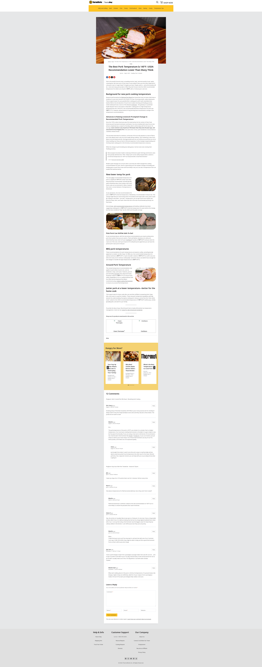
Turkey (126, 8)
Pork (121, 8)
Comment (110, 592)
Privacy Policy (141, 652)
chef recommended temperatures (123, 206)
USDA (112, 178)
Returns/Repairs (120, 640)
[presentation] (113, 356)
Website (143, 610)
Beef (110, 8)
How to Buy (98, 636)
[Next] (154, 367)
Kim (107, 338)
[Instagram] (128, 658)
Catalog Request (120, 644)
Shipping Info (98, 640)
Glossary (120, 648)
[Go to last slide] (108, 367)
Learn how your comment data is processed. (139, 619)
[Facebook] (107, 77)
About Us (141, 636)
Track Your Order (98, 644)
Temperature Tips (159, 8)
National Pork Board (126, 97)
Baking (145, 8)
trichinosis (134, 105)
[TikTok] (136, 658)
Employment (141, 644)
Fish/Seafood (133, 8)
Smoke (130, 436)
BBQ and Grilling (102, 8)
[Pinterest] (114, 77)
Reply (153, 405)
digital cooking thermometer (125, 281)
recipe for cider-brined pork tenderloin (132, 310)
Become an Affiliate (142, 648)
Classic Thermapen (118, 331)
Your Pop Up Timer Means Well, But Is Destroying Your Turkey (112, 369)
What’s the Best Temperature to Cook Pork (148, 366)
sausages (116, 273)
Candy (150, 8)
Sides (140, 8)
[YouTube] (131, 658)
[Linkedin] (134, 658)
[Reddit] (109, 77)
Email (126, 610)
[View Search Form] (157, 2)
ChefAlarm (129, 240)
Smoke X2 (136, 436)
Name (109, 610)
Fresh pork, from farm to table (118, 159)
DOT (141, 432)
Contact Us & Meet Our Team (142, 640)
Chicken (116, 8)
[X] (112, 77)
